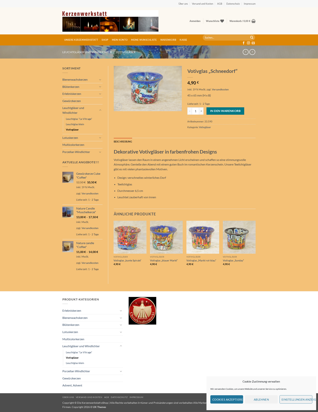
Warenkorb (168, 39)
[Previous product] (252, 52)
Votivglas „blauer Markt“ (164, 260)
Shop (105, 39)
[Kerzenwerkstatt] (110, 21)
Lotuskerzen (70, 137)
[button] (195, 21)
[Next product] (245, 52)
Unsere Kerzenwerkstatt (81, 39)
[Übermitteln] (252, 37)
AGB (219, 3)
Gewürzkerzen (71, 101)
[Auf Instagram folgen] (248, 43)
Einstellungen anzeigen (297, 399)
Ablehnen (261, 399)
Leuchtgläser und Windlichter (87, 52)
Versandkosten (90, 193)
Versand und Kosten (202, 3)
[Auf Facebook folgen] (243, 43)
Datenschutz (233, 3)
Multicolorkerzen (73, 144)
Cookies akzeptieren (227, 399)
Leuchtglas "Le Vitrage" (79, 118)
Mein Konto (120, 39)
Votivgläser (125, 52)
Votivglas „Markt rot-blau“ (201, 260)
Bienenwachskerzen (75, 79)
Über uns (183, 3)
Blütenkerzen (70, 86)
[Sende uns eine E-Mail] (253, 43)
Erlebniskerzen (71, 93)
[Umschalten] (100, 79)
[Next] (255, 248)
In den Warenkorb (225, 110)
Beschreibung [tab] (123, 141)
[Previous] (114, 248)
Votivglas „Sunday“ (233, 260)
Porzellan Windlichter (76, 152)
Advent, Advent (72, 385)
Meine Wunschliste (144, 39)
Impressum (250, 3)
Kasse (183, 39)
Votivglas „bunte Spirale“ (127, 260)
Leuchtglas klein (75, 124)
